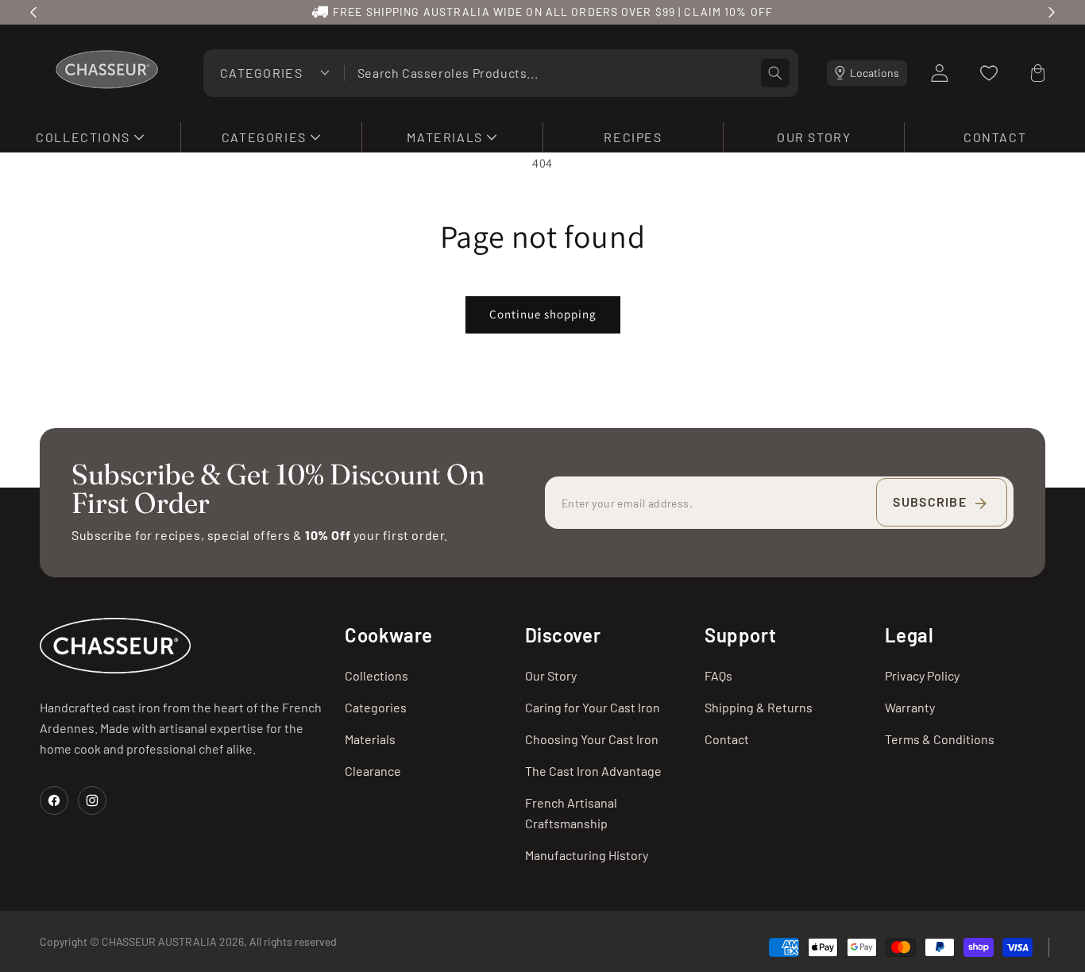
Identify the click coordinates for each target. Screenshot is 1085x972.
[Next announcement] (1051, 12)
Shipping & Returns (759, 707)
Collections (376, 675)
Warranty (910, 707)
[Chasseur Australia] (115, 645)
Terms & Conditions (939, 738)
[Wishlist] (989, 73)
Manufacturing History (586, 854)
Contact (727, 738)
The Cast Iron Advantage (593, 770)
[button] (90, 137)
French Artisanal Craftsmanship (571, 813)
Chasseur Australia (159, 941)
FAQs (718, 675)
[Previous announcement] (33, 12)
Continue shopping (543, 314)
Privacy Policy (922, 675)
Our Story (551, 675)
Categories (376, 707)
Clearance (373, 770)
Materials (370, 738)
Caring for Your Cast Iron (592, 707)
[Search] (775, 73)
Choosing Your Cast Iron (591, 738)
